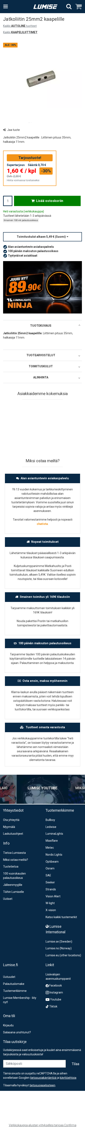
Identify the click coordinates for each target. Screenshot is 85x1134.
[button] (42, 236)
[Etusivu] (45, 7)
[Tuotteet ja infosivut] (7, 7)
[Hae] (68, 6)
